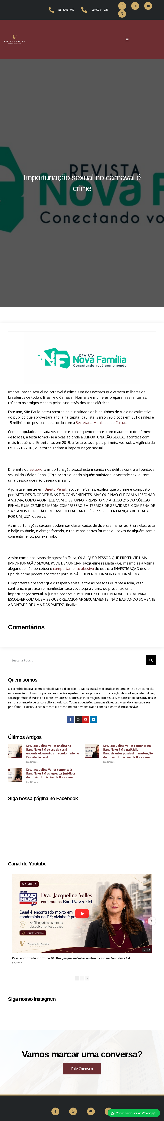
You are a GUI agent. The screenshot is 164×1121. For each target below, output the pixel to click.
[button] (127, 39)
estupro (36, 469)
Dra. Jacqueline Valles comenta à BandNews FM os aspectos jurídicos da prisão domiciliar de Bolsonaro (50, 773)
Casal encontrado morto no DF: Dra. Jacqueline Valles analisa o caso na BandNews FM (71, 958)
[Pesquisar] (151, 660)
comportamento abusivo (73, 568)
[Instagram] (135, 6)
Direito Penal (55, 489)
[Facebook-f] (122, 6)
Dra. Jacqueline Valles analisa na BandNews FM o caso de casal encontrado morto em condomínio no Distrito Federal (52, 751)
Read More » (32, 762)
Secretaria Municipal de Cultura (101, 422)
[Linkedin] (122, 14)
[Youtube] (148, 6)
